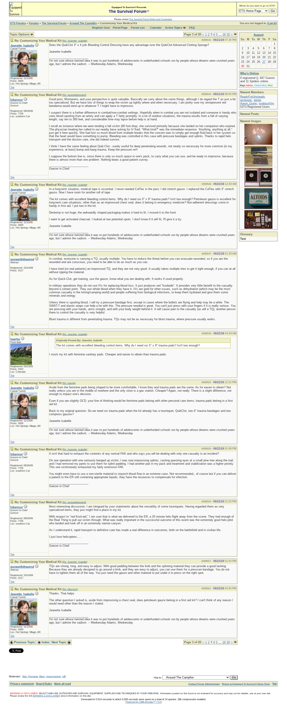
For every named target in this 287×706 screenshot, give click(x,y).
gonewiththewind (22, 259)
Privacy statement (22, 683)
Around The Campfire (83, 23)
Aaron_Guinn (248, 103)
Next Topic (59, 642)
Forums (34, 23)
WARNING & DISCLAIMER (46, 696)
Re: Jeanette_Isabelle (75, 40)
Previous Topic (24, 642)
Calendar (156, 27)
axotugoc (246, 100)
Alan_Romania (30, 676)
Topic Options (20, 34)
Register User (101, 27)
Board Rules (44, 683)
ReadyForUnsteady (252, 96)
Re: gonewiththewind (74, 95)
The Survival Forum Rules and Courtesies (150, 19)
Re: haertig (69, 383)
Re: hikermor (70, 589)
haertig (15, 339)
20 (228, 34)
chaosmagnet (53, 676)
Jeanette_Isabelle (22, 45)
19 (224, 34)
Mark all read (62, 683)
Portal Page (120, 27)
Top (12, 87)
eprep (257, 100)
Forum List (138, 27)
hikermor (16, 99)
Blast (42, 676)
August (258, 35)
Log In (272, 23)
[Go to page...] (235, 34)
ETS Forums (18, 23)
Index (45, 642)
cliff (64, 676)
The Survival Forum (54, 23)
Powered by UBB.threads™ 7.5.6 (144, 702)
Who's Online (249, 73)
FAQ (192, 27)
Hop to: (158, 677)
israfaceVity (266, 103)
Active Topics (173, 27)
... (220, 34)
